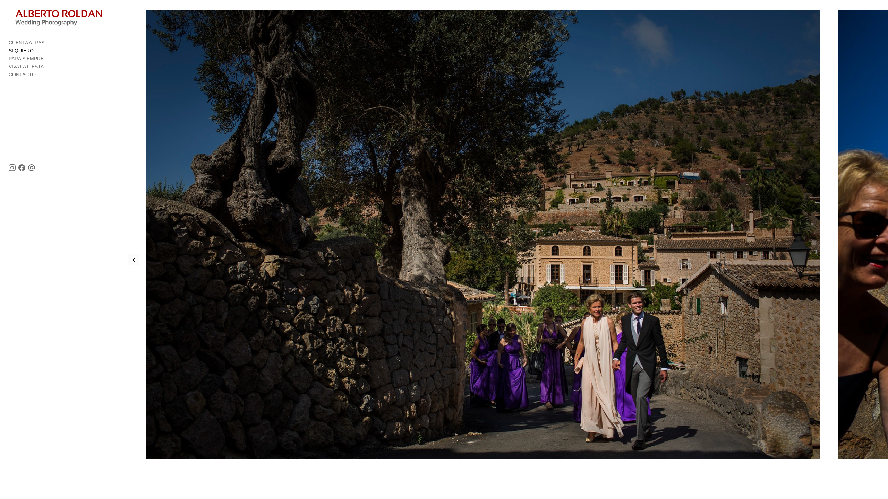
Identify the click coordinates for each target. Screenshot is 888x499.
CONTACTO (22, 74)
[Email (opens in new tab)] (31, 167)
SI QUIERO (21, 50)
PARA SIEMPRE (26, 58)
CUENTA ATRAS (26, 42)
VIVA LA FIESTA (26, 66)
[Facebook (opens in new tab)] (21, 167)
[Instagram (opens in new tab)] (12, 167)
